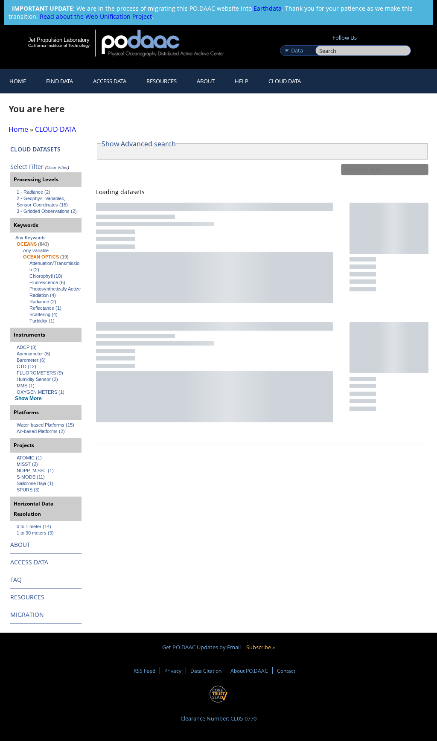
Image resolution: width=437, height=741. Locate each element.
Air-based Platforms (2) (41, 431)
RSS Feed (144, 670)
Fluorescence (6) (47, 282)
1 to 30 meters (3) (35, 532)
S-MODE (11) (31, 476)
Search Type (297, 41)
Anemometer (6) (33, 353)
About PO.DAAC (249, 670)
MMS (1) (26, 385)
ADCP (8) (27, 347)
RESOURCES (161, 81)
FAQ (16, 579)
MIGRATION (27, 614)
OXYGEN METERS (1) (40, 392)
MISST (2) (27, 464)
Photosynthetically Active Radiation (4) (55, 292)
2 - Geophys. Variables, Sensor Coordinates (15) (42, 201)
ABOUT (20, 544)
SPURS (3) (28, 489)
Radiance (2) (42, 301)
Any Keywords (30, 237)
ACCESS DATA (29, 562)
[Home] (168, 42)
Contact (286, 670)
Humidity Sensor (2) (37, 379)
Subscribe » (260, 647)
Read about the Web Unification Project (96, 16)
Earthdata (267, 8)
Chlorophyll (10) (45, 276)
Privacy (172, 670)
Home (17, 81)
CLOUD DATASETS (35, 149)
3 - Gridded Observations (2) (47, 211)
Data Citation (205, 670)
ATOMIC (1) (29, 457)
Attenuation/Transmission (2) (54, 266)
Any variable (36, 250)
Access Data (109, 81)
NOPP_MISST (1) (35, 470)
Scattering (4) (43, 314)
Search (325, 41)
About (206, 81)
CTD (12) (26, 366)
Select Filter (27, 167)
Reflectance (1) (45, 308)
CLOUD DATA (284, 81)
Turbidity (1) (42, 320)
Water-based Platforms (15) (45, 424)
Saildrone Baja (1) (35, 483)
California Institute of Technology (59, 45)
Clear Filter (57, 167)
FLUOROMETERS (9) (40, 372)
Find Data (59, 81)
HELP (241, 81)
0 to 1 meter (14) (34, 526)
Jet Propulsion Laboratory (59, 40)
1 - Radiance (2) (33, 192)
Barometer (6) (31, 360)
